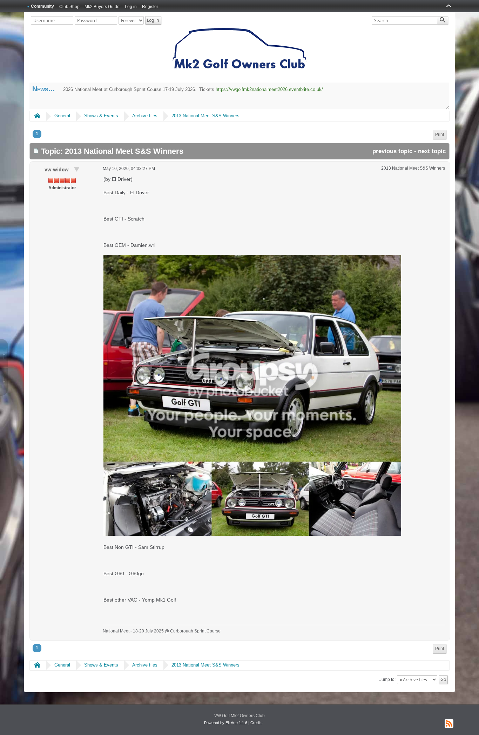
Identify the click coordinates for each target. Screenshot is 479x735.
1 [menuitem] (37, 133)
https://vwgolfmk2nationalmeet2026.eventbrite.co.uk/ (269, 89)
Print (439, 134)
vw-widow (57, 169)
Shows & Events (101, 115)
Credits (256, 723)
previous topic (392, 151)
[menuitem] (439, 134)
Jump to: (387, 679)
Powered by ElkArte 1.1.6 (225, 723)
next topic (432, 151)
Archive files (144, 115)
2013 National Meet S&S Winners (205, 115)
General (62, 115)
